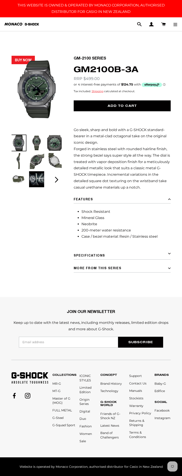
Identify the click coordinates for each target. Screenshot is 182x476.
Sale (82, 441)
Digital (84, 411)
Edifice (159, 391)
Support (135, 376)
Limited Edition (85, 390)
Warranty (136, 406)
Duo (82, 419)
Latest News (109, 426)
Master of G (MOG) (61, 400)
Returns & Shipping (136, 423)
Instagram (162, 418)
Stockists (136, 398)
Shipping (97, 91)
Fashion (85, 426)
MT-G (56, 391)
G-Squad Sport (63, 425)
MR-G (56, 384)
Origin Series (84, 402)
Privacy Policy (140, 413)
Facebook (162, 410)
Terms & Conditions (137, 434)
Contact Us (137, 383)
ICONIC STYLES (85, 378)
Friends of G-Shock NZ (110, 416)
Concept (108, 374)
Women (85, 434)
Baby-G (160, 384)
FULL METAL (62, 410)
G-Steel (58, 418)
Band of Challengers (109, 435)
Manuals (135, 391)
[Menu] (175, 24)
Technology (109, 391)
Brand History (111, 384)
